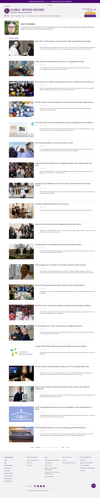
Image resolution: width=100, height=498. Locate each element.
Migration (7, 468)
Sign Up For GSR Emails (86, 463)
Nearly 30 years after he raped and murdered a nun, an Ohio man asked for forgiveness (62, 388)
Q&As (23, 16)
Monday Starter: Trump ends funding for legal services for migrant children (63, 306)
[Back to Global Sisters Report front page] (24, 11)
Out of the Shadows (31, 16)
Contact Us (83, 460)
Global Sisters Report (93, 486)
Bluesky (35, 486)
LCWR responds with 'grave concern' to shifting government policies (60, 428)
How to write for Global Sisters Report (51, 468)
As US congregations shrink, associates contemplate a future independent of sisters (63, 408)
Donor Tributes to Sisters (69, 463)
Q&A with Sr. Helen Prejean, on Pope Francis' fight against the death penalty (63, 41)
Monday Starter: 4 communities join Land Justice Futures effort (58, 245)
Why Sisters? (48, 465)
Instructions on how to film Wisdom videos (52, 473)
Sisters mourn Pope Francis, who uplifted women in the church (58, 224)
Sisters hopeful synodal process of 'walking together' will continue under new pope (63, 164)
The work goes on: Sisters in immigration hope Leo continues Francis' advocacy (64, 82)
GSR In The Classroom (33, 460)
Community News (85, 465)
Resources (29, 465)
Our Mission (48, 463)
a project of (50, 1)
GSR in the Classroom (45, 16)
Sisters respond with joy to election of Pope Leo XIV (54, 143)
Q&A (5, 463)
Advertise (82, 470)
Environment (8, 465)
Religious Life (8, 473)
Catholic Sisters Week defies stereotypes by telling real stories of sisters (61, 346)
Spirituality (8, 478)
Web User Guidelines (41, 490)
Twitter (38, 486)
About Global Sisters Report (52, 460)
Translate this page (90, 16)
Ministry (7, 470)
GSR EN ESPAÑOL (90, 13)
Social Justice (8, 476)
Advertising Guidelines (31, 490)
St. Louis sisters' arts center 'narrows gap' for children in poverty (58, 326)
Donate (64, 460)
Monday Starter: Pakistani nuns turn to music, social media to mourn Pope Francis (62, 184)
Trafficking (7, 481)
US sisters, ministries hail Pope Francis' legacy (52, 204)
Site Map (47, 490)
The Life (29, 463)
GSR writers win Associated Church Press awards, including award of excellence (64, 123)
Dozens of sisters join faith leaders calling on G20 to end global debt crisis (62, 367)
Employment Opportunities (87, 468)
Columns (17, 16)
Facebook (41, 486)
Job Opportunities (49, 476)
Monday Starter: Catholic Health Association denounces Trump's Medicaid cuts (64, 102)
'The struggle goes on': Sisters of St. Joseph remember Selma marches (60, 265)
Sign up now (90, 10)
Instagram (44, 486)
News (12, 16)
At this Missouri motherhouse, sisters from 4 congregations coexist (59, 62)
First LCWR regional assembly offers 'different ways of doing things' (60, 285)
